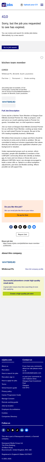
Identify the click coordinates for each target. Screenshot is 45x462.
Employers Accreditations (11, 409)
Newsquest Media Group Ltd (12, 443)
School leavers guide (9, 388)
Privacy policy (6, 391)
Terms (4, 384)
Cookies (5, 413)
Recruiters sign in (8, 377)
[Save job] (41, 57)
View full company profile (34, 269)
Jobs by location (7, 406)
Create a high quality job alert (21, 293)
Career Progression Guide (11, 395)
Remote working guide (10, 402)
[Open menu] (41, 5)
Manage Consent (7, 398)
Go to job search (9, 47)
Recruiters (5, 370)
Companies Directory (9, 416)
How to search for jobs (9, 373)
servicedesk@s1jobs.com (31, 373)
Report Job (22, 234)
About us (5, 366)
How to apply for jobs (9, 381)
